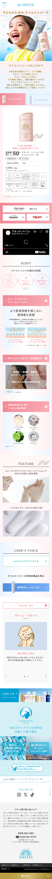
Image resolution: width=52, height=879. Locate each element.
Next (46, 676)
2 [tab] (27, 677)
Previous (6, 676)
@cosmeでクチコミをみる (26, 561)
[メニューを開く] (4, 4)
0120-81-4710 (28, 837)
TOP (49, 791)
